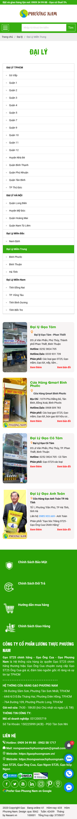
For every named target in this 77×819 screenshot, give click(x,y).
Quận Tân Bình (17, 180)
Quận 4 (13, 105)
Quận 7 (13, 120)
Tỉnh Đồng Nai (17, 287)
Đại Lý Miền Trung (16, 249)
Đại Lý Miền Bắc (15, 233)
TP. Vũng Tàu (16, 295)
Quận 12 (14, 150)
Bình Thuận (15, 264)
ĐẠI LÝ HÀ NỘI (14, 195)
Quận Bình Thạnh (18, 165)
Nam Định (14, 241)
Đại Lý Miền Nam (15, 279)
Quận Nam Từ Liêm (19, 225)
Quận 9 (13, 127)
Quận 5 (13, 112)
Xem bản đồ (64, 367)
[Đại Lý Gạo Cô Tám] (15, 458)
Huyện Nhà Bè (17, 157)
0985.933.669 (47, 516)
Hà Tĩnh (13, 271)
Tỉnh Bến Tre (16, 310)
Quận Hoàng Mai (18, 218)
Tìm (70, 27)
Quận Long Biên (18, 203)
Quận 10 (14, 135)
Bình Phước (15, 256)
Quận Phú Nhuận (18, 172)
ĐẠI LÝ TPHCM (14, 67)
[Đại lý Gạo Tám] (15, 347)
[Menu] (5, 27)
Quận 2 (13, 90)
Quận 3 (13, 97)
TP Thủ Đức (15, 187)
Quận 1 (13, 82)
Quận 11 (14, 142)
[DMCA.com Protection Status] (24, 774)
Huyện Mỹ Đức (17, 210)
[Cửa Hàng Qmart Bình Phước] (15, 403)
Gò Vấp (13, 75)
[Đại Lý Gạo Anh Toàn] (15, 514)
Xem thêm (36, 367)
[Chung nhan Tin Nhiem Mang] (40, 774)
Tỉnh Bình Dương (18, 302)
